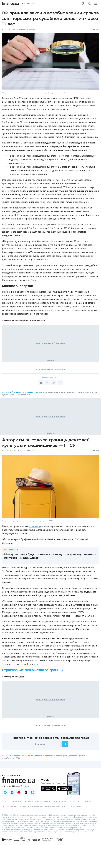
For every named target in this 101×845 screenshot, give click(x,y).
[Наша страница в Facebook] (12, 792)
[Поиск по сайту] (89, 3)
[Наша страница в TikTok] (26, 792)
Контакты (76, 807)
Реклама (87, 801)
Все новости (19, 392)
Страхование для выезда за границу (32, 670)
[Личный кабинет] (83, 3)
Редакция (16, 801)
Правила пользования (30, 807)
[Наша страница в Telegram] (5, 792)
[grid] (50, 579)
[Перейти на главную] (10, 4)
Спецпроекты (9, 807)
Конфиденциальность (56, 807)
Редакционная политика (37, 801)
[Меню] (96, 3)
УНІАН (21, 676)
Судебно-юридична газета (31, 320)
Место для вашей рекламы (50, 343)
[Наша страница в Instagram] (32, 792)
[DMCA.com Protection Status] (7, 842)
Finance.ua (6, 392)
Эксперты (74, 801)
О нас (5, 801)
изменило (34, 526)
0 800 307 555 (30, 4)
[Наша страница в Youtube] (19, 792)
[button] (65, 744)
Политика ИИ (59, 801)
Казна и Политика (27, 29)
